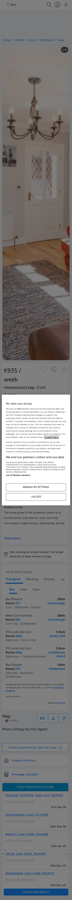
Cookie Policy (51, 437)
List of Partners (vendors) (18, 475)
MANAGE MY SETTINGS (36, 487)
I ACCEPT (36, 497)
